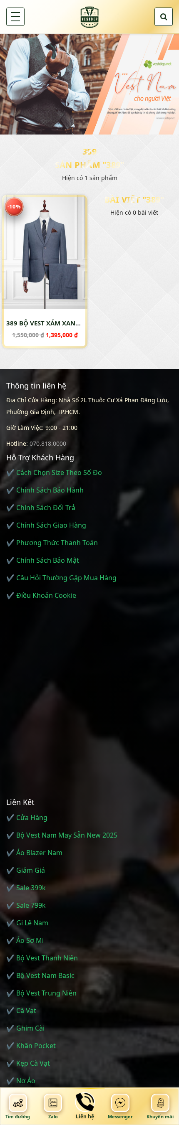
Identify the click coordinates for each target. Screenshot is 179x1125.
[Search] (163, 17)
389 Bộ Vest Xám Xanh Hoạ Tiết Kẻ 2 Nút (73, 323)
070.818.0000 (48, 443)
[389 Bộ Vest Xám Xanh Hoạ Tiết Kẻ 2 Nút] (44, 252)
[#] (89, 84)
